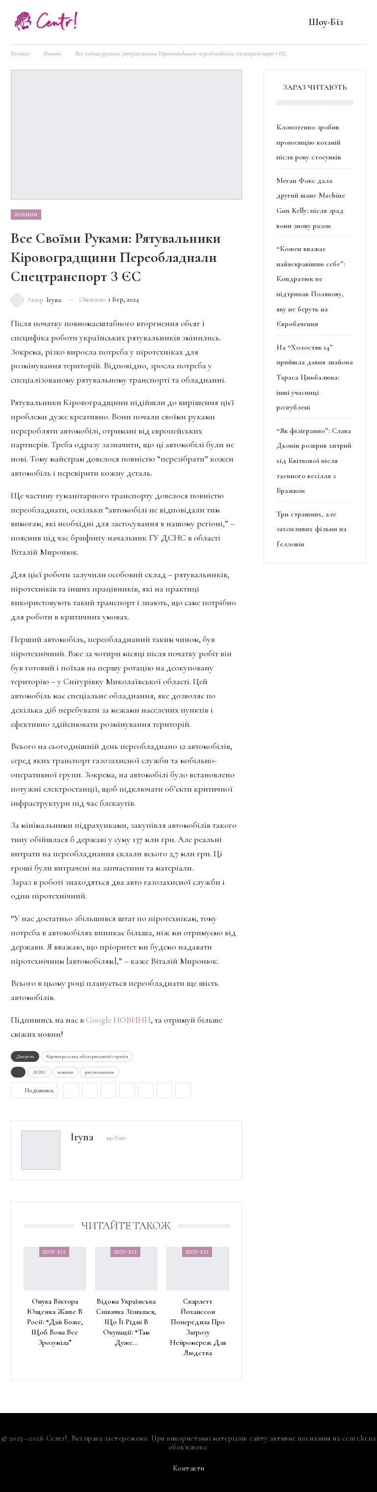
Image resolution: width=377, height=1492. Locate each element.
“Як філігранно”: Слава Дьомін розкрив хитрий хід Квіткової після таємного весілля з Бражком (313, 460)
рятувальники (99, 1072)
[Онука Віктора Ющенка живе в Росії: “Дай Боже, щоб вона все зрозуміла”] (55, 1268)
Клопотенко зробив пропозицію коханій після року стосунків (308, 142)
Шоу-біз (326, 21)
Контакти (189, 1468)
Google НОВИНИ (118, 1019)
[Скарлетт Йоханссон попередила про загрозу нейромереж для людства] (197, 1268)
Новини (26, 214)
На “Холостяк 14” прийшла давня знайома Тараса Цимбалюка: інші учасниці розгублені (314, 377)
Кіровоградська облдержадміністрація (87, 1056)
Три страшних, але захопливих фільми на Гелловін (311, 529)
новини (65, 1072)
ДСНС (39, 1072)
